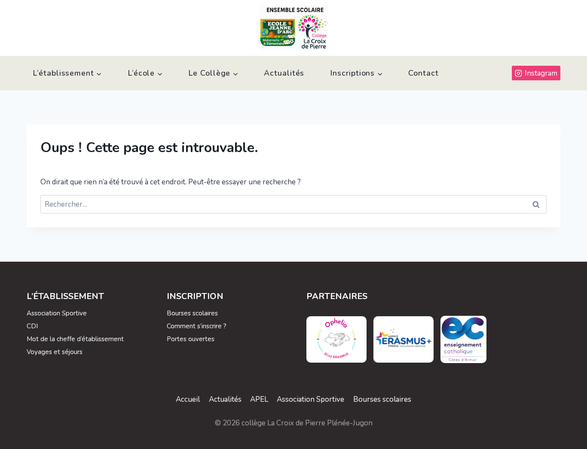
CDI (32, 326)
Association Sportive (57, 313)
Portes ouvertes (190, 339)
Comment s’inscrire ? (196, 326)
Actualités (284, 73)
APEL (259, 399)
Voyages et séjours (55, 352)
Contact (423, 73)
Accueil (188, 399)
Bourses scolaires (192, 313)
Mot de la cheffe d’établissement (75, 339)
